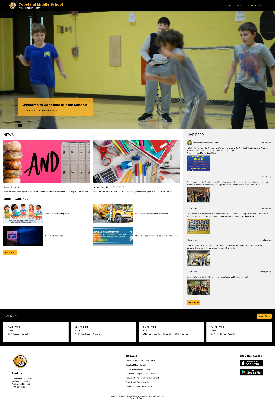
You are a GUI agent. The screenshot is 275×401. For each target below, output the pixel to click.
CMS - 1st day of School (18, 334)
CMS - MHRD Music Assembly (224, 334)
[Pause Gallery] (20, 125)
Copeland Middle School (136, 365)
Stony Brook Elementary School (139, 382)
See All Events (264, 316)
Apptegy (142, 398)
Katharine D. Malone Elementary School (142, 378)
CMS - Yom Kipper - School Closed (90, 334)
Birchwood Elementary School (138, 369)
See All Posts (10, 252)
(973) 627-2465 (18, 387)
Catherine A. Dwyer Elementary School (142, 373)
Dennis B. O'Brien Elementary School (141, 386)
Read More (211, 153)
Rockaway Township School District (140, 361)
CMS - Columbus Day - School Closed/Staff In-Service (166, 334)
